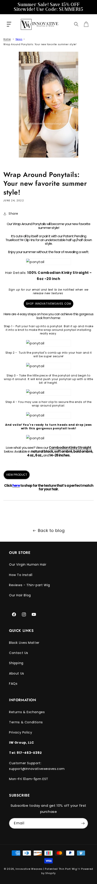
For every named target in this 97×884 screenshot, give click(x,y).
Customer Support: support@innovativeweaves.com (37, 766)
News (19, 39)
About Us (16, 673)
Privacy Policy (20, 732)
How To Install (20, 575)
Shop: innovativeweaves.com (48, 304)
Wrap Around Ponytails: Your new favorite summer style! (39, 44)
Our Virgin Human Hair (27, 564)
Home (7, 39)
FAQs (13, 683)
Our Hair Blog (20, 595)
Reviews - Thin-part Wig (29, 585)
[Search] (76, 24)
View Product (16, 474)
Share (13, 213)
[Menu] (9, 24)
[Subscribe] (83, 823)
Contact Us (18, 653)
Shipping (16, 663)
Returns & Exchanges (27, 712)
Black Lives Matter (24, 642)
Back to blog (51, 530)
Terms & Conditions (26, 722)
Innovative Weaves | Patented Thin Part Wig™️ (48, 869)
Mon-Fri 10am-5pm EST (28, 779)
